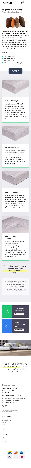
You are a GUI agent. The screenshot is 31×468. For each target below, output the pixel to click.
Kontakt (4, 424)
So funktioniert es (6, 420)
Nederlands (5, 438)
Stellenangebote (6, 430)
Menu (27, 3)
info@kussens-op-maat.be (12, 400)
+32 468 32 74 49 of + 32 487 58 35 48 (15, 398)
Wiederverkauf (5, 428)
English (3, 440)
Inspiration (4, 422)
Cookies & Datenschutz (7, 411)
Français (4, 442)
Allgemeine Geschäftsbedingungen (10, 410)
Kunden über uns (6, 426)
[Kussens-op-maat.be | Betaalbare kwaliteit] (7, 3)
